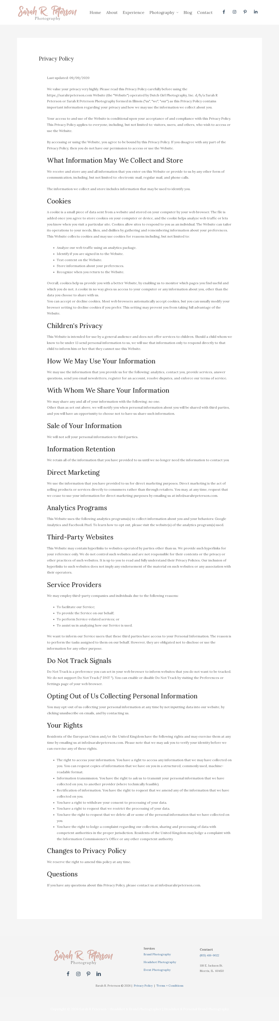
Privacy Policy (143, 985)
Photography (162, 12)
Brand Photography (157, 954)
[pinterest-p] (246, 12)
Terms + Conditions (169, 985)
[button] (68, 974)
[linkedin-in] (256, 12)
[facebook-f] (224, 12)
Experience (133, 12)
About (112, 12)
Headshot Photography (160, 962)
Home (95, 12)
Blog (188, 12)
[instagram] (235, 12)
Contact (205, 12)
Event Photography (157, 970)
